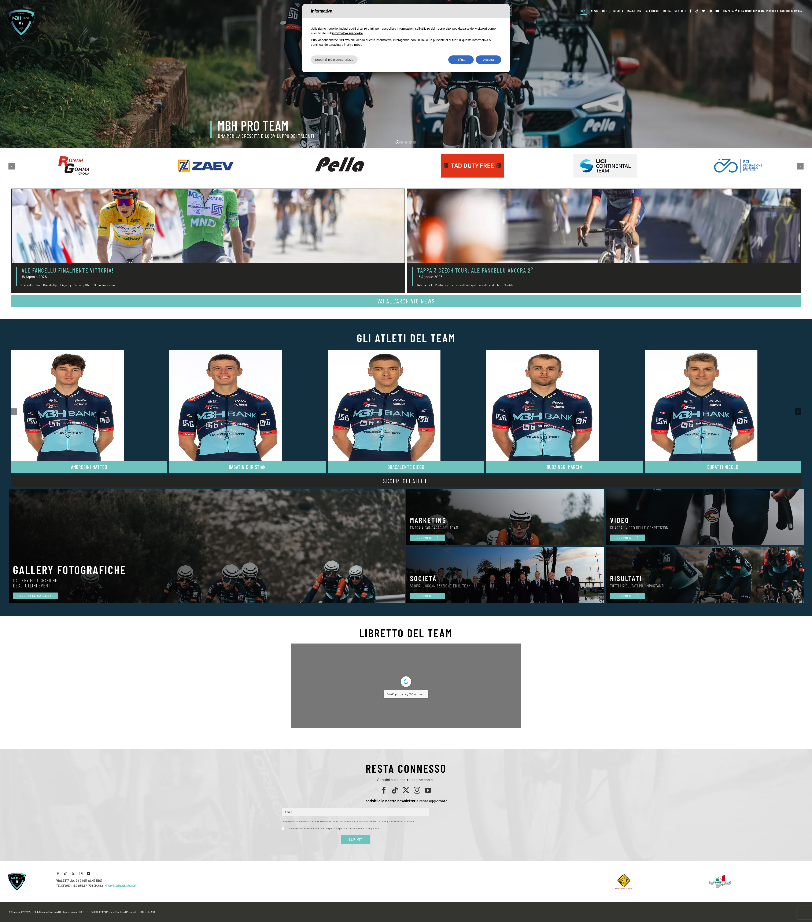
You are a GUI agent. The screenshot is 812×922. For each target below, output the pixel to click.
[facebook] (384, 875)
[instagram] (417, 875)
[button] (11, 166)
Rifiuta (461, 59)
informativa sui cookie (347, 33)
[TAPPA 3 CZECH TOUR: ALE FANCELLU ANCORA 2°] (603, 226)
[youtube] (428, 875)
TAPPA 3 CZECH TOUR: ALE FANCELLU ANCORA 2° (475, 270)
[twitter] (406, 875)
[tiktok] (395, 875)
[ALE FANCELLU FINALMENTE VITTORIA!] (208, 226)
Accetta (488, 59)
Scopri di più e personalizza (334, 59)
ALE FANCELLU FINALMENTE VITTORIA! (68, 270)
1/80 (380, 807)
